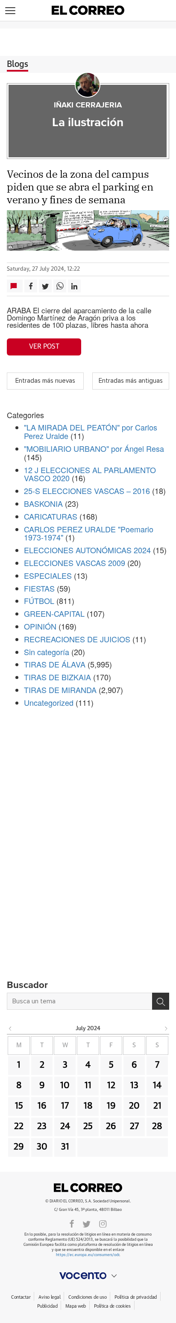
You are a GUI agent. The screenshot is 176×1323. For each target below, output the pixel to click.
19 (111, 1106)
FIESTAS (39, 588)
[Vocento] (88, 1275)
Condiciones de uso (87, 1297)
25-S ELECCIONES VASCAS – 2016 (87, 490)
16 (42, 1106)
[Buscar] (160, 1001)
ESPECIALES (48, 575)
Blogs (17, 64)
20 (134, 1106)
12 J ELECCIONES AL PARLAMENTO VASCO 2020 (90, 474)
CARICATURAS (50, 516)
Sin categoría (46, 651)
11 (88, 1085)
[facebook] (72, 1223)
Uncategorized (48, 702)
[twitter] (86, 1223)
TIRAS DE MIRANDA (60, 689)
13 (134, 1085)
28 (157, 1126)
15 (19, 1106)
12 (111, 1085)
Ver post (44, 346)
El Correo (88, 1187)
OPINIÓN (40, 626)
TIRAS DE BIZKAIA (57, 676)
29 (19, 1147)
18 (88, 1106)
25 (88, 1126)
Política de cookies (112, 1306)
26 (111, 1126)
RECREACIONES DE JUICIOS (77, 638)
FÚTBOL (39, 600)
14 (157, 1085)
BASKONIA (43, 503)
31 (65, 1147)
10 (65, 1085)
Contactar (20, 1297)
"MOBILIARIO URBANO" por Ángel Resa (94, 448)
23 (42, 1126)
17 (65, 1106)
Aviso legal (49, 1297)
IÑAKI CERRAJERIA (88, 105)
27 (134, 1126)
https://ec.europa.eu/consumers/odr (87, 1255)
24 (65, 1126)
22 (18, 1126)
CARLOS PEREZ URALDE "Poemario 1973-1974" (88, 533)
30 (42, 1147)
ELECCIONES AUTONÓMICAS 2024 (87, 549)
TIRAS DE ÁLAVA (54, 664)
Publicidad (47, 1306)
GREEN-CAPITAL (54, 613)
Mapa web (75, 1306)
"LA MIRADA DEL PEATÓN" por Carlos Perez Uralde (90, 431)
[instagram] (103, 1223)
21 (157, 1106)
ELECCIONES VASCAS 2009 (74, 562)
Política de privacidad (135, 1297)
